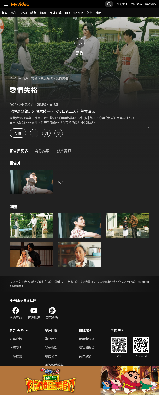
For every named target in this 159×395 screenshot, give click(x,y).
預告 (61, 182)
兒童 (89, 13)
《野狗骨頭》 (88, 282)
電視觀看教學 (54, 365)
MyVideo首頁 (19, 78)
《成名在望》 (44, 282)
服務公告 (51, 356)
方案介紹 (136, 4)
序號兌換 (150, 4)
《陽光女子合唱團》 (22, 282)
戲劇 (33, 13)
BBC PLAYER (74, 13)
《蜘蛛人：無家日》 (66, 282)
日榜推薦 (16, 356)
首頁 (5, 13)
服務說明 (16, 347)
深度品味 (46, 78)
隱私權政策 (86, 347)
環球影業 (55, 13)
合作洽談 (85, 356)
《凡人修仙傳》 (127, 282)
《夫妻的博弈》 (106, 282)
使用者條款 (86, 339)
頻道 (14, 13)
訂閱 (18, 133)
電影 (24, 13)
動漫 (43, 13)
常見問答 (51, 339)
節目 (99, 13)
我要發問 (51, 347)
